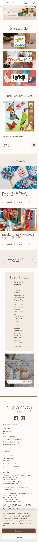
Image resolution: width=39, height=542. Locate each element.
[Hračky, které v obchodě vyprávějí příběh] (19, 219)
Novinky (19, 161)
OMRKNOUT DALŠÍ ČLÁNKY (15, 260)
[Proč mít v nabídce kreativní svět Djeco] (19, 177)
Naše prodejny (9, 431)
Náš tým (6, 434)
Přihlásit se (27, 381)
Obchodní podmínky (11, 442)
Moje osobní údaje (10, 463)
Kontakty (6, 428)
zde (3, 525)
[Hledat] (30, 3)
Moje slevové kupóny (11, 466)
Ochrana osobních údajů (13, 439)
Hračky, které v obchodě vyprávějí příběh (18, 236)
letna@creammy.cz (10, 483)
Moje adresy (8, 461)
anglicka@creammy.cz (12, 501)
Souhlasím (19, 537)
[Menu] (26, 3)
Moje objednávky (9, 455)
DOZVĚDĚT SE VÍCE (12, 202)
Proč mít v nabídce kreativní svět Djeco (15, 194)
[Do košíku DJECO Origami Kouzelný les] (33, 144)
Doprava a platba (9, 436)
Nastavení (18, 531)
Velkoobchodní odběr (11, 444)
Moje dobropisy (9, 458)
